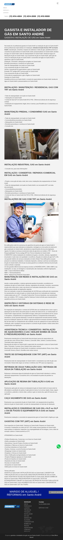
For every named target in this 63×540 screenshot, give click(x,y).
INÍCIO (5, 7)
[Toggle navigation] (58, 3)
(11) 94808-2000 (45, 504)
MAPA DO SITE (27, 531)
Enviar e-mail (44, 507)
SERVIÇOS (6, 10)
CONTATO (5, 12)
